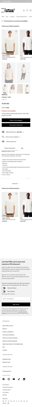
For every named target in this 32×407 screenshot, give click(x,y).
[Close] (27, 1)
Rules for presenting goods (10, 341)
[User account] (24, 10)
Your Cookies (6, 392)
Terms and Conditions (8, 335)
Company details (6, 389)
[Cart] (31, 10)
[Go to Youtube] (15, 380)
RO (21, 401)
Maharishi (4, 94)
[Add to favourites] (16, 31)
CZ (6, 401)
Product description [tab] (9, 148)
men (2, 12)
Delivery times (6, 362)
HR (14, 401)
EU (8, 401)
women (3, 8)
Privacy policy (6, 384)
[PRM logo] (10, 10)
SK (24, 401)
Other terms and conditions (10, 338)
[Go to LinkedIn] (25, 380)
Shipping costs (7, 359)
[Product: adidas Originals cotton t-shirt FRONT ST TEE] (10, 42)
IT (16, 401)
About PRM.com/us (8, 325)
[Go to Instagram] (10, 380)
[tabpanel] (16, 167)
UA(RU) (4, 403)
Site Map (5, 395)
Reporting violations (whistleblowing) (13, 344)
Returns (5, 328)
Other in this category (16, 120)
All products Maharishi (16, 125)
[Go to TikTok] (20, 380)
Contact (5, 350)
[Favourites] (27, 10)
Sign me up (16, 304)
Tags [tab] (22, 148)
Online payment (7, 371)
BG (3, 401)
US (8, 403)
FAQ (4, 347)
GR (11, 401)
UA (26, 401)
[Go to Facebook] (5, 380)
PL (18, 401)
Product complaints (8, 332)
